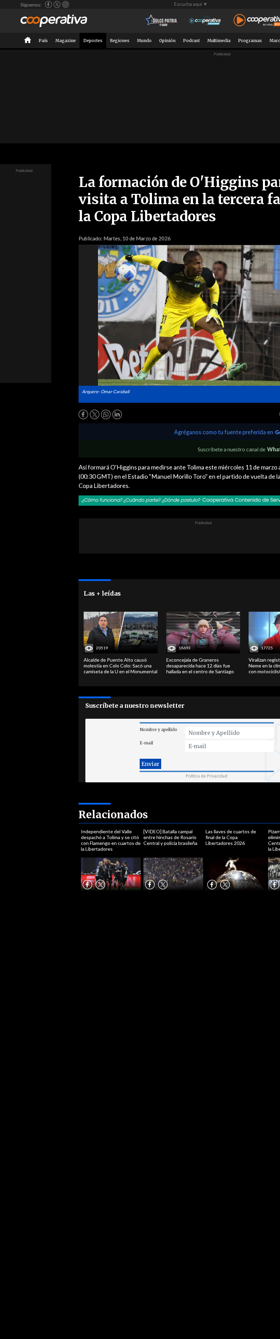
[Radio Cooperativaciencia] (205, 20)
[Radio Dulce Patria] (161, 20)
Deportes (92, 40)
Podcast (191, 40)
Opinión (167, 40)
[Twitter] (57, 4)
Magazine (65, 40)
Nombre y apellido (158, 729)
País (43, 40)
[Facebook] (48, 4)
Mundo (144, 40)
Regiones (119, 40)
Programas (250, 40)
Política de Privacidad (206, 776)
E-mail (146, 742)
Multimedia (218, 40)
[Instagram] (65, 4)
